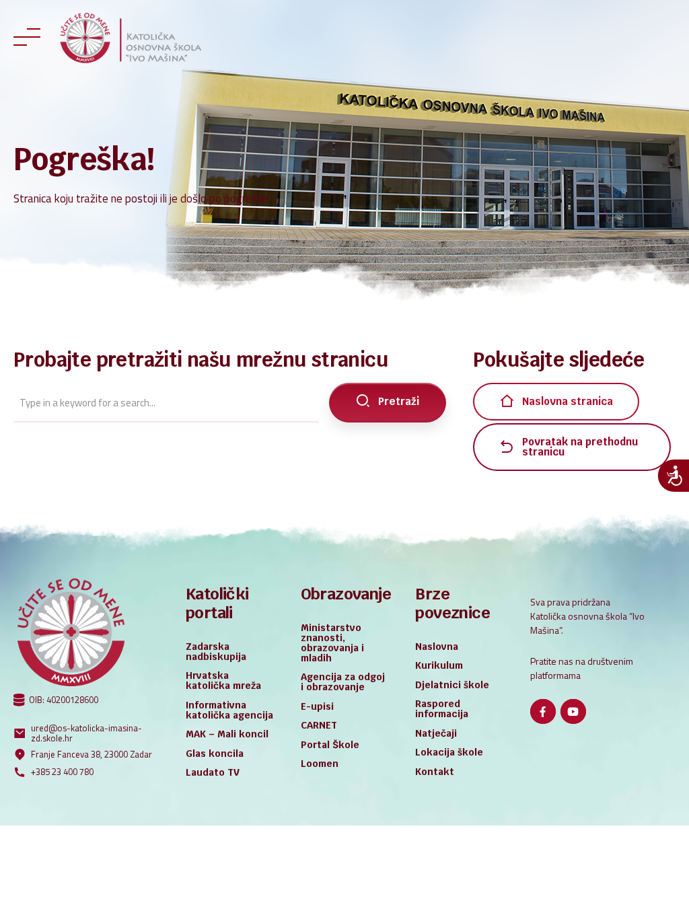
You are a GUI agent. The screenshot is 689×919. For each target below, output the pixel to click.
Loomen (319, 764)
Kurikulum (439, 665)
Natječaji (436, 733)
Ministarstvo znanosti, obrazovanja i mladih (332, 643)
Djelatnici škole (452, 685)
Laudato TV (213, 772)
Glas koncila (215, 753)
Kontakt (434, 772)
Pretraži (398, 401)
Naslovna (436, 646)
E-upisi (317, 706)
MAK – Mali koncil (227, 734)
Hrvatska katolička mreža (223, 680)
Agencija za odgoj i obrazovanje (343, 682)
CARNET (319, 725)
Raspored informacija (441, 709)
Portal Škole (330, 745)
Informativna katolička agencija (229, 710)
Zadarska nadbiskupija (216, 651)
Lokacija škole (449, 752)
